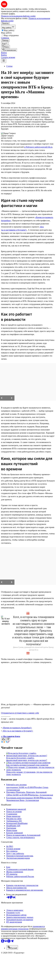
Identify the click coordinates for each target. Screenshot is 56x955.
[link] (5, 46)
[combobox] (12, 947)
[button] (4, 53)
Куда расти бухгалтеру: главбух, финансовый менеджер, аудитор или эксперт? (26, 759)
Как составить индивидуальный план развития (27, 765)
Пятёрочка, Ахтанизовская (41, 795)
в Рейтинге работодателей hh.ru (38, 147)
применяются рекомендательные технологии (23, 927)
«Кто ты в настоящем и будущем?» (17, 731)
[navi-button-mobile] (3, 61)
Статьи (9, 66)
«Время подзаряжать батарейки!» (17, 728)
